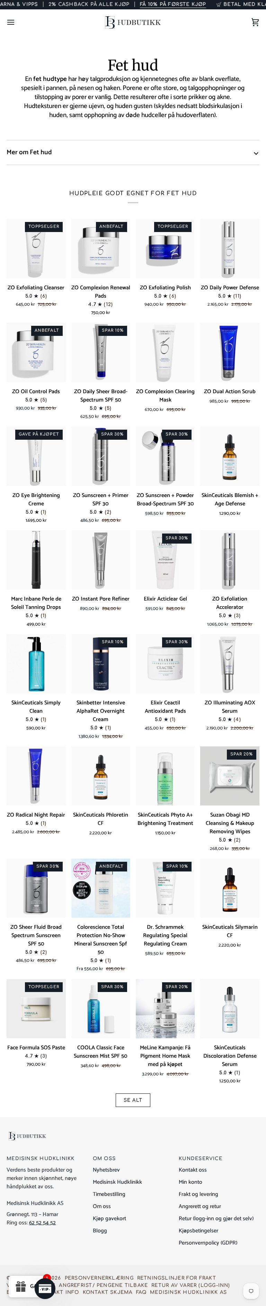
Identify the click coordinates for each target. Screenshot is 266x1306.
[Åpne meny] (17, 22)
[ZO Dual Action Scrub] (229, 352)
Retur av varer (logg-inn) (190, 1285)
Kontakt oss (193, 1170)
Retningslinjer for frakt (176, 1278)
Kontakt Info (58, 1292)
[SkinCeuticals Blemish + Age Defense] (229, 456)
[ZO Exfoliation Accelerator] (229, 559)
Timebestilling (109, 1194)
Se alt (133, 1100)
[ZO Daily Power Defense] (229, 248)
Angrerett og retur (200, 1206)
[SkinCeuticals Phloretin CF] (100, 775)
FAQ (141, 1292)
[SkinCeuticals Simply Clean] (36, 663)
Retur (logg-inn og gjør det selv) (216, 1218)
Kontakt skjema (108, 1292)
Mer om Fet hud (29, 152)
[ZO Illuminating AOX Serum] (229, 663)
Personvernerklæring (99, 1278)
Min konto (190, 1182)
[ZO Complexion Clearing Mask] (165, 352)
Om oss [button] (104, 1158)
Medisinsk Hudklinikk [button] (40, 1158)
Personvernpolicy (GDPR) (208, 1243)
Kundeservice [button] (200, 1158)
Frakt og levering (198, 1194)
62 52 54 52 (42, 1223)
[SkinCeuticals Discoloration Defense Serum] (229, 1008)
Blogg (100, 1230)
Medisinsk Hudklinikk (117, 1182)
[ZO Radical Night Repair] (36, 775)
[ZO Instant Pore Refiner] (100, 559)
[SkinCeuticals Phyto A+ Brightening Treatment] (165, 775)
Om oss (102, 1206)
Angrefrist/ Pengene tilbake (103, 1285)
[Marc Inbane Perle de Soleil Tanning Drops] (36, 559)
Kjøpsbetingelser (198, 1230)
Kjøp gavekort (109, 1218)
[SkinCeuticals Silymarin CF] (229, 888)
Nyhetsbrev (106, 1170)
